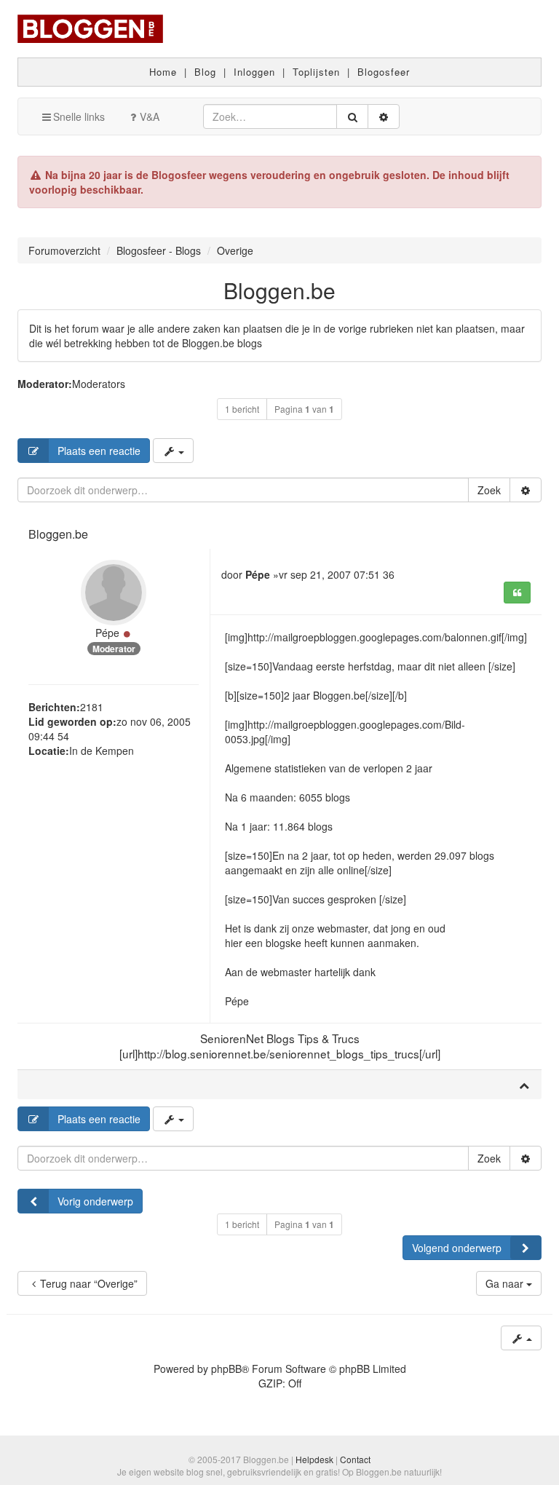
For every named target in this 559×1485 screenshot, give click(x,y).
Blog (205, 72)
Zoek (489, 490)
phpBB (226, 1368)
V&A (149, 116)
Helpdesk (314, 1459)
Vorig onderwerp (95, 1201)
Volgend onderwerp (456, 1247)
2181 (91, 707)
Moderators (98, 383)
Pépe (107, 632)
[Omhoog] (524, 1084)
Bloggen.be (279, 290)
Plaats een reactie (99, 450)
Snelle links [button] (79, 116)
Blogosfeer (383, 72)
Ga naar (505, 1283)
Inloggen (254, 72)
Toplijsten (316, 72)
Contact (355, 1459)
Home (163, 72)
